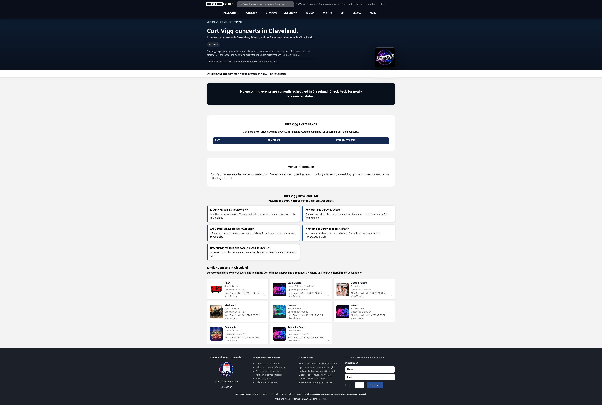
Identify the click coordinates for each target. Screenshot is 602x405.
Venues (357, 13)
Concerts (251, 13)
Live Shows (290, 13)
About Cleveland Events (226, 381)
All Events (230, 13)
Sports (327, 13)
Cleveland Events (214, 22)
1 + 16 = (349, 385)
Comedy (310, 13)
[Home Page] (220, 4)
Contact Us (226, 387)
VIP (342, 13)
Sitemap (296, 399)
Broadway (271, 13)
